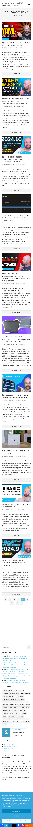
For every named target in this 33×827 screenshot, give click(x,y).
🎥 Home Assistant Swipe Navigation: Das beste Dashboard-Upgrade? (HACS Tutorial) (15, 681)
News (27, 708)
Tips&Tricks (22, 719)
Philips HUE (23, 711)
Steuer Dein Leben (13, 3)
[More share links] (31, 825)
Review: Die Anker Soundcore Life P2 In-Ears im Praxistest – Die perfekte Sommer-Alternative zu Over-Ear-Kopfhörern (16, 665)
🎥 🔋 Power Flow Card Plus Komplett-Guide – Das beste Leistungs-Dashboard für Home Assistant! (15, 658)
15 (27, 599)
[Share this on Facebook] (2, 825)
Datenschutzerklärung (10, 747)
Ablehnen (16, 816)
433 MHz (5, 691)
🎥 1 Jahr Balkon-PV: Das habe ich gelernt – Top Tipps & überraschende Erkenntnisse (16, 101)
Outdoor (15, 711)
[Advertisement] (16, 626)
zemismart (26, 722)
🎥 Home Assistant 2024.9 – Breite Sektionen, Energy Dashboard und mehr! (15, 562)
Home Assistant (7, 708)
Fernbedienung (22, 702)
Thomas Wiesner (20, 48)
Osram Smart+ (7, 711)
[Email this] (14, 825)
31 (17, 603)
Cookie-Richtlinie (9, 744)
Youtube (18, 722)
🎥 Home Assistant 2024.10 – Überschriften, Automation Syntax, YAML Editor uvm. (13, 159)
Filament (5, 705)
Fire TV (12, 705)
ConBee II (13, 699)
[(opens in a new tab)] (16, 40)
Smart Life (20, 716)
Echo (22, 699)
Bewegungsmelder (8, 696)
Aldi (10, 691)
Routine (23, 713)
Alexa (15, 691)
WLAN (12, 722)
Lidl (23, 708)
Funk (16, 705)
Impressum (7, 751)
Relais (12, 713)
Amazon (21, 691)
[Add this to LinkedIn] (10, 825)
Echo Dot (5, 702)
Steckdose (6, 719)
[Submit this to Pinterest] (23, 825)
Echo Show (13, 702)
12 (14, 599)
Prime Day (5, 713)
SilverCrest (11, 716)
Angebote (5, 694)
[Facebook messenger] (18, 825)
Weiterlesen (16, 74)
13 (18, 599)
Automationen (14, 694)
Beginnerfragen (25, 694)
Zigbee (4, 725)
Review (18, 713)
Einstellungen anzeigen (16, 821)
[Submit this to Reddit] (27, 825)
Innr (15, 708)
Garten (22, 705)
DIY (18, 699)
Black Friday (19, 696)
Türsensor (6, 722)
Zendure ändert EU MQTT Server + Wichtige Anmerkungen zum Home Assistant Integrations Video (16, 339)
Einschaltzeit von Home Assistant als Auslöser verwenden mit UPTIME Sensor (16, 217)
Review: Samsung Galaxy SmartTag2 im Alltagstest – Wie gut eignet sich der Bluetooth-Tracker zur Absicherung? (16, 676)
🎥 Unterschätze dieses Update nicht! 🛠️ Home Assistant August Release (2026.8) (15, 670)
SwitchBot (14, 719)
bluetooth (6, 699)
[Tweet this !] (6, 825)
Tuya (28, 719)
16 (11, 603)
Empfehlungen (8, 749)
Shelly (5, 716)
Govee (28, 705)
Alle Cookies (16, 811)
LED (19, 708)
